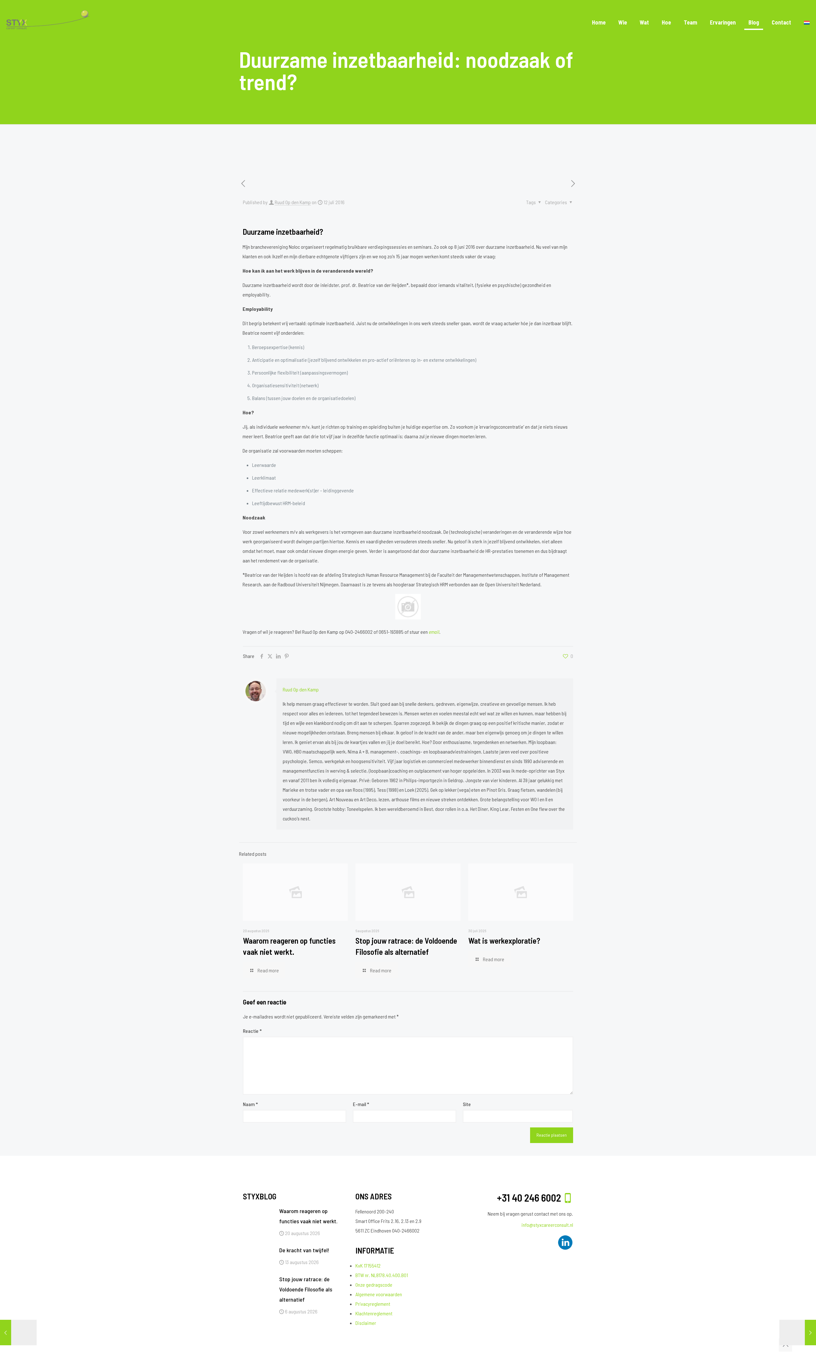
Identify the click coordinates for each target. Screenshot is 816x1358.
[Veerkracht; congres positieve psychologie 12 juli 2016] (18, 1332)
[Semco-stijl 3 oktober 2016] (797, 1332)
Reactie (252, 1031)
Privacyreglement (372, 1304)
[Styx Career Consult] (47, 22)
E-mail (361, 1104)
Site (467, 1104)
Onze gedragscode (373, 1285)
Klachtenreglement (373, 1313)
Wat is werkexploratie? (504, 940)
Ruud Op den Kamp (293, 202)
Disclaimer (365, 1323)
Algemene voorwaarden (378, 1294)
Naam (250, 1104)
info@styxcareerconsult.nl (547, 1225)
